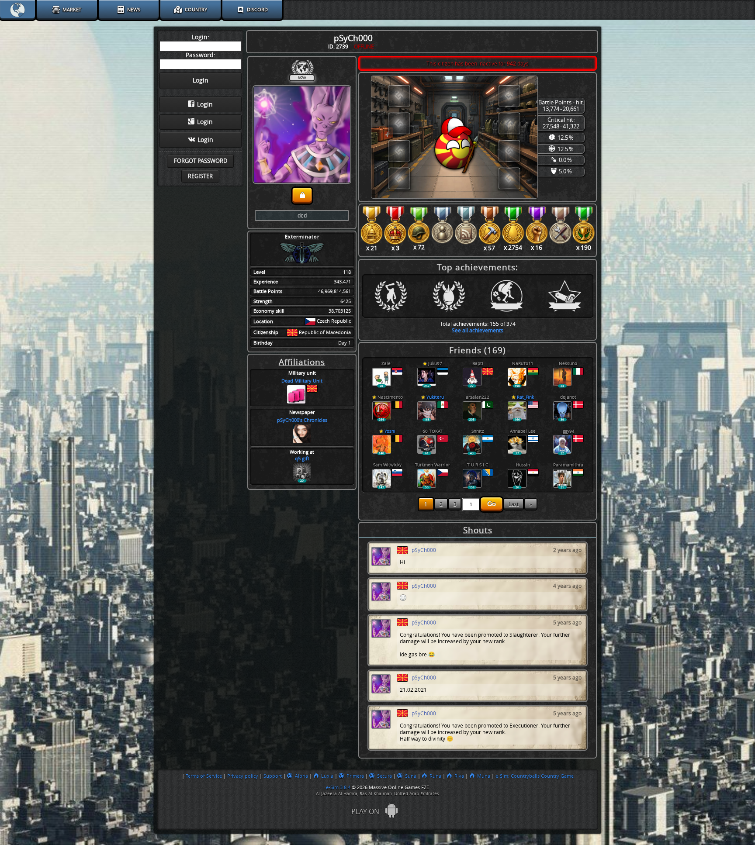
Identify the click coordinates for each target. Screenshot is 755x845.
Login (205, 104)
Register (200, 176)
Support (272, 776)
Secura (384, 776)
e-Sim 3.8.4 (338, 787)
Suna (410, 776)
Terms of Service (204, 776)
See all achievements (477, 330)
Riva (459, 776)
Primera (355, 776)
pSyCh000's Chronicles (302, 420)
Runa (435, 776)
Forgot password (200, 161)
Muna (483, 776)
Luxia (327, 776)
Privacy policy (242, 776)
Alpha (301, 776)
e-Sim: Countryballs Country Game (534, 776)
